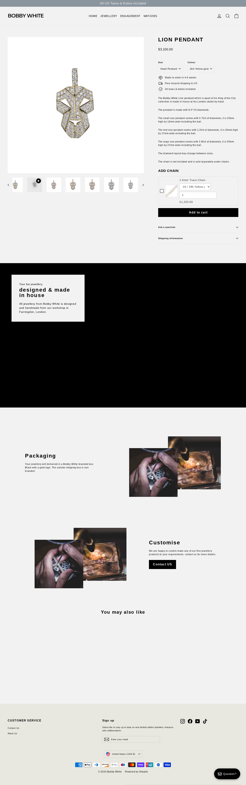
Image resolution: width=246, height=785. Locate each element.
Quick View (171, 195)
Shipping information (170, 238)
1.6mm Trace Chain (192, 180)
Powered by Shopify (136, 771)
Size (160, 62)
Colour (191, 62)
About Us (12, 733)
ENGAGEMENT (130, 16)
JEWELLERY (108, 16)
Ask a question (166, 227)
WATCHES (150, 16)
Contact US (162, 564)
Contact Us (13, 728)
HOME (93, 16)
